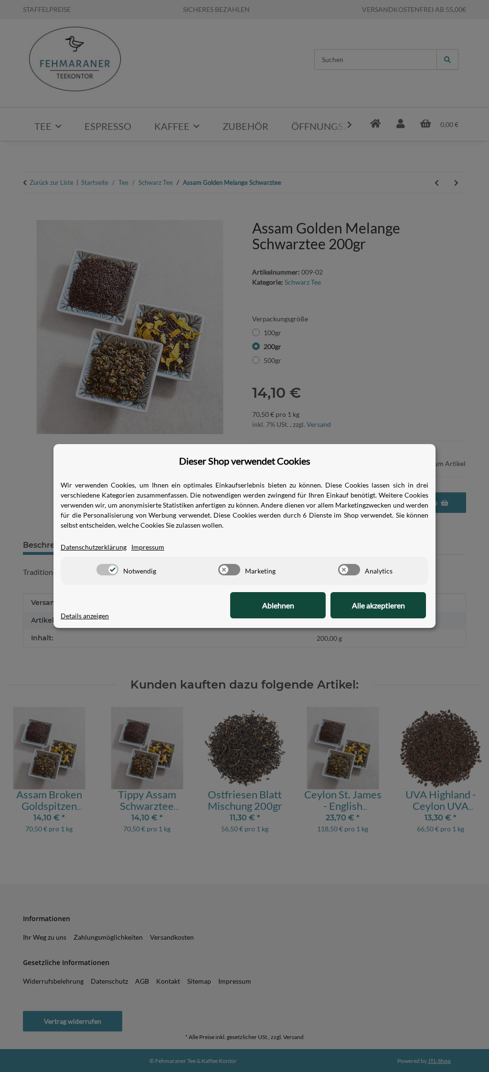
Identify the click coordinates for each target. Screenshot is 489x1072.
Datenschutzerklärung (94, 547)
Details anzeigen (85, 616)
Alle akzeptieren (378, 605)
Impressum (147, 547)
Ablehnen (278, 605)
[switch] (107, 569)
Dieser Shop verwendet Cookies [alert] (244, 461)
